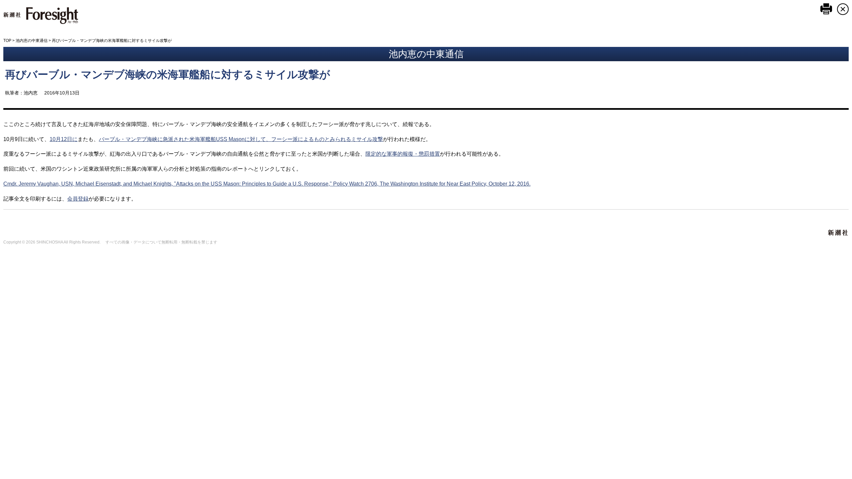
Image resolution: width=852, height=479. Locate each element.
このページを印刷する (826, 8)
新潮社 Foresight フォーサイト (40, 15)
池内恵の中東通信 (32, 40)
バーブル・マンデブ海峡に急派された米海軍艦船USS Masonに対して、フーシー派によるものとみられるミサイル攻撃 (241, 139)
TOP (7, 40)
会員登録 (78, 199)
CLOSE (843, 9)
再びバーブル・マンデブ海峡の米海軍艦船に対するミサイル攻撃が (167, 74)
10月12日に (64, 139)
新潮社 (838, 233)
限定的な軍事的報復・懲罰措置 (402, 154)
